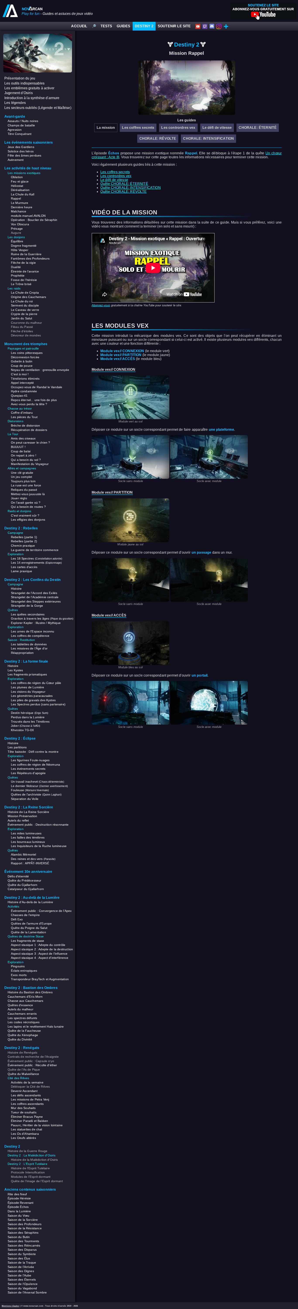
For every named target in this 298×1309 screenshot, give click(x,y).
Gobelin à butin (21, 361)
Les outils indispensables (24, 83)
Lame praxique (21, 571)
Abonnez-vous (101, 305)
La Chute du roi (22, 301)
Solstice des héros (21, 151)
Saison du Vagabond (22, 1288)
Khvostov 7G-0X (22, 730)
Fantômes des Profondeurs (30, 258)
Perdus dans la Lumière (28, 717)
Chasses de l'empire (25, 915)
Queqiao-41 (19, 395)
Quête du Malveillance (23, 1074)
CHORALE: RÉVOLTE (157, 138)
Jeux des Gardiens (21, 147)
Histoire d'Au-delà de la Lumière (30, 902)
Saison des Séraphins (23, 1232)
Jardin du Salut (21, 318)
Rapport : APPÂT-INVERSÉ (30, 863)
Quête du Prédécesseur (24, 880)
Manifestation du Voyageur (30, 464)
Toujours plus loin (23, 481)
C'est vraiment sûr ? (25, 515)
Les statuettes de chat (26, 1129)
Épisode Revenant (21, 1202)
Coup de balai (21, 451)
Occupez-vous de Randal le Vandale (36, 387)
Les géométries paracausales (32, 696)
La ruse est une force (26, 485)
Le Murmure (19, 203)
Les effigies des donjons (28, 519)
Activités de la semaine (27, 1082)
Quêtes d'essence (20, 1005)
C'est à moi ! (20, 374)
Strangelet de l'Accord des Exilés (34, 593)
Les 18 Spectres (36, 558)
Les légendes (15, 103)
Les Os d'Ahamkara (25, 1133)
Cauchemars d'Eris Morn (25, 996)
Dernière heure (21, 207)
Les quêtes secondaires (28, 614)
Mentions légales (10, 1306)
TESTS (106, 26)
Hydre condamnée (24, 391)
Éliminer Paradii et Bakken (29, 1121)
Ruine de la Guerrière (26, 254)
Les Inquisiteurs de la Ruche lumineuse (39, 846)
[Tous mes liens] (226, 26)
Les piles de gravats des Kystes (33, 700)
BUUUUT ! (18, 447)
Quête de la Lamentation (28, 932)
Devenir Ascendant (24, 1091)
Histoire (16, 588)
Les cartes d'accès (24, 567)
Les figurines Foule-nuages (30, 760)
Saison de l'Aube (19, 1275)
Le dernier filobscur (39, 786)
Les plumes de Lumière (27, 687)
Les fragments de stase (27, 940)
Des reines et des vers (33, 859)
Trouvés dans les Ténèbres (30, 721)
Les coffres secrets (138, 127)
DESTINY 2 (144, 26)
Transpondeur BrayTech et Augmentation (40, 979)
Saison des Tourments (23, 1241)
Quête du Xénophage (23, 1035)
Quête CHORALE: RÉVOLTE (123, 191)
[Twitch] (205, 26)
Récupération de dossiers (29, 430)
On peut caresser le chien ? (30, 442)
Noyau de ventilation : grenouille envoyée (40, 370)
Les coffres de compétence (30, 635)
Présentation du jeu (19, 78)
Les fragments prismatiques (27, 674)
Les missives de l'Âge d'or (29, 648)
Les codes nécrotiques (23, 1022)
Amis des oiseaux (23, 438)
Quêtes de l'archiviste (36, 794)
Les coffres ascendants (27, 1104)
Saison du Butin (19, 1237)
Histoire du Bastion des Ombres (30, 992)
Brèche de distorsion (25, 425)
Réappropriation (22, 652)
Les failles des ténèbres (28, 837)
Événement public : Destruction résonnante (38, 824)
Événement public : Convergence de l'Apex (41, 911)
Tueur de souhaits (23, 1112)
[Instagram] (219, 26)
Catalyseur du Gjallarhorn (26, 889)
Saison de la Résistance (25, 1228)
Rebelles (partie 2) (24, 541)
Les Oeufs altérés (23, 1138)
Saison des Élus (19, 1258)
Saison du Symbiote (22, 1254)
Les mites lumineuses (26, 833)
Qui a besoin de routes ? (28, 506)
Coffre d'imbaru (22, 412)
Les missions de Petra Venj (30, 1099)
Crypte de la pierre (24, 314)
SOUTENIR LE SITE (174, 26)
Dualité (16, 267)
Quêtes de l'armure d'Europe (31, 923)
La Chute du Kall (22, 194)
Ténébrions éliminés (25, 378)
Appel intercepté (22, 382)
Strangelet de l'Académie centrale (34, 597)
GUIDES (123, 26)
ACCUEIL (79, 26)
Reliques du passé (24, 489)
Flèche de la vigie (23, 262)
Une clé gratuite (22, 472)
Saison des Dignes (21, 1271)
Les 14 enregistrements (36, 562)
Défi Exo (17, 919)
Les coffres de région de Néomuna (35, 764)
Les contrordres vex (178, 127)
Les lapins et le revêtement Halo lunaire (36, 1026)
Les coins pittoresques (27, 353)
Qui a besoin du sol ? (26, 460)
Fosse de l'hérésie (24, 280)
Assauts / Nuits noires (23, 121)
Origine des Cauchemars (28, 297)
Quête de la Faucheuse (24, 1030)
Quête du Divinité (20, 1039)
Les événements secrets (28, 768)
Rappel (16, 198)
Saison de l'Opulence (23, 1284)
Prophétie (17, 275)
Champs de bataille (21, 125)
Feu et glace (20, 181)
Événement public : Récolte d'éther (32, 1065)
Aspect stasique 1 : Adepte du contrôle (38, 945)
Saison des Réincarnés (24, 1245)
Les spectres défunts (22, 1018)
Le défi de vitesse (217, 127)
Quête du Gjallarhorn (22, 885)
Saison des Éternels (22, 1279)
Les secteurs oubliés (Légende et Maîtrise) (37, 108)
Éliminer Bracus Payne (27, 1116)
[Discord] (212, 26)
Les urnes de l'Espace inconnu (32, 631)
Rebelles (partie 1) (24, 537)
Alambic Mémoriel (23, 854)
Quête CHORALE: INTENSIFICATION (130, 187)
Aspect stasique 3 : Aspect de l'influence (39, 953)
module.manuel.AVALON (28, 215)
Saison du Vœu (18, 1215)
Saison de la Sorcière (23, 1219)
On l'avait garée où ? (25, 502)
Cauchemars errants (22, 1013)
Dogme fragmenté (23, 245)
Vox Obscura (20, 224)
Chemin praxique (23, 545)
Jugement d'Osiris (18, 93)
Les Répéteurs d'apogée (28, 773)
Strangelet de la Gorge (27, 605)
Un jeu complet (21, 477)
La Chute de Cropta (25, 292)
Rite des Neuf (17, 1194)
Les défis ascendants (26, 1095)
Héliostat (17, 186)
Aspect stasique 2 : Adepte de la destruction (42, 949)
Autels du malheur (20, 1009)
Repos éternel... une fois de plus (34, 400)
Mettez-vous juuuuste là (28, 494)
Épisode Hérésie (19, 1198)
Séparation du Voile (24, 799)
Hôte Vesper (19, 250)
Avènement (16, 160)
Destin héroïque (29, 713)
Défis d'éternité (18, 876)
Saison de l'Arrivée (21, 1267)
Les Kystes (15, 670)
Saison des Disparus (22, 1249)
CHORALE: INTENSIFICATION (208, 138)
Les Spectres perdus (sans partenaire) (38, 704)
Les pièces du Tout (24, 417)
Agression (15, 129)
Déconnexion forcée (25, 357)
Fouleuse (30, 790)
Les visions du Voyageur (28, 691)
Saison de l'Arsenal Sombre (27, 1292)
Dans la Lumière (19, 1211)
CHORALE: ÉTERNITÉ (258, 127)
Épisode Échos (18, 1207)
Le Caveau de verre (25, 310)
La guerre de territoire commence (34, 550)
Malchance (18, 211)
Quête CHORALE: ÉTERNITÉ (124, 184)
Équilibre (17, 241)
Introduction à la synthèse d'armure (32, 98)
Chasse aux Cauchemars (25, 1000)
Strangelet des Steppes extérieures (36, 601)
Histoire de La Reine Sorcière (28, 812)
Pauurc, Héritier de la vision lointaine (37, 1125)
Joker (25, 725)
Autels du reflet (18, 820)
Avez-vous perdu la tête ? (29, 404)
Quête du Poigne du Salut (29, 928)
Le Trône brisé (21, 284)
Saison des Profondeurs (25, 1224)
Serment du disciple (25, 305)
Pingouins (18, 966)
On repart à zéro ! (23, 455)
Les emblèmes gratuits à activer (29, 88)
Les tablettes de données (29, 644)
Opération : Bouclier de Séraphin (34, 220)
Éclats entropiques (24, 970)
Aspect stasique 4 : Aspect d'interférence (40, 957)
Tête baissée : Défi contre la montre (33, 751)
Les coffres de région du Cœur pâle (36, 683)
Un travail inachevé (37, 781)
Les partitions (17, 747)
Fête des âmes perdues (24, 155)
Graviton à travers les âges (42, 618)
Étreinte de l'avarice (25, 271)
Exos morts (19, 975)
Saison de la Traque (22, 1262)
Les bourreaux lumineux (28, 842)
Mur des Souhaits (23, 1108)
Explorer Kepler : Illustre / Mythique (36, 623)
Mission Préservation (22, 816)
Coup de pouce (22, 365)
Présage (17, 228)
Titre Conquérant (20, 134)
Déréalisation (20, 190)
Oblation (17, 177)
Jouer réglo (19, 498)
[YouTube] (198, 26)
